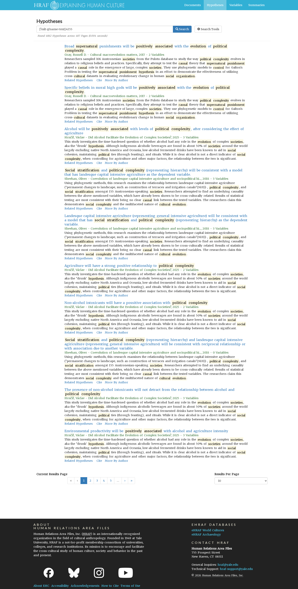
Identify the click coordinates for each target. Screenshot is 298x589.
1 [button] (84, 480)
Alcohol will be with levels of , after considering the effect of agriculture (154, 131)
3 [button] (97, 480)
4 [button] (104, 480)
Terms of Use (130, 586)
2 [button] (90, 480)
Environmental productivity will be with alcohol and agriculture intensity (146, 431)
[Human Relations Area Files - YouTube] (125, 573)
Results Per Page (226, 474)
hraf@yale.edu (228, 565)
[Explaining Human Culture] (77, 5)
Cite (99, 80)
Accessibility (60, 586)
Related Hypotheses (78, 80)
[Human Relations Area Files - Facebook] (49, 573)
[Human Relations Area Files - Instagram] (99, 573)
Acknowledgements (85, 586)
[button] (125, 480)
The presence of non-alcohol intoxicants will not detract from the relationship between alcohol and (149, 392)
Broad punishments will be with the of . (145, 48)
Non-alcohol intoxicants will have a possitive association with (136, 303)
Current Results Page (51, 474)
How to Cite (109, 586)
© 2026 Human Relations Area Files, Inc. (217, 575)
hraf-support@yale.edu (236, 569)
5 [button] (111, 480)
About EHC (41, 586)
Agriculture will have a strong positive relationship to (129, 266)
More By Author (116, 80)
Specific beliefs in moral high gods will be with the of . (147, 90)
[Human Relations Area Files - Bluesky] (74, 573)
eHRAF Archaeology (206, 534)
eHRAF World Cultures (208, 530)
